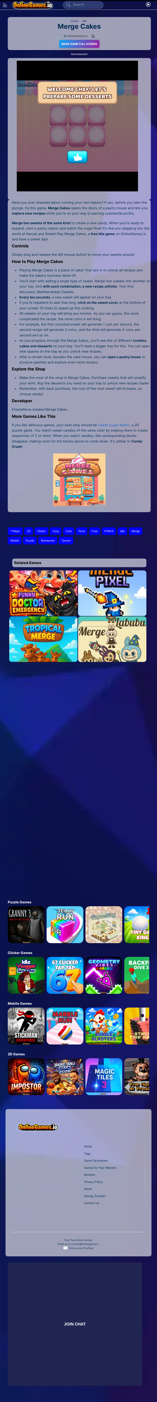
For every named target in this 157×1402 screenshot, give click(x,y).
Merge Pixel (112, 608)
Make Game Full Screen (79, 44)
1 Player (15, 531)
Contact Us (91, 1203)
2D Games (16, 1054)
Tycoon (66, 540)
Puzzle (30, 540)
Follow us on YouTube (81, 1248)
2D (28, 531)
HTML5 (108, 531)
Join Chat (75, 1324)
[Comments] (93, 36)
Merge (135, 531)
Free (95, 531)
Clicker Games (20, 953)
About (88, 1189)
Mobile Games (20, 1003)
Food (81, 531)
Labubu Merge (112, 654)
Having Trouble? (95, 1196)
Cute (69, 531)
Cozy (56, 531)
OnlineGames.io (78, 36)
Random (89, 1174)
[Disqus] (76, 723)
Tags (87, 1153)
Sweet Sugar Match (114, 425)
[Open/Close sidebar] (5, 5)
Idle (122, 531)
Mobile (14, 540)
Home (88, 1146)
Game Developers (96, 1160)
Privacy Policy (93, 1182)
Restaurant (48, 540)
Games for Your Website (100, 1167)
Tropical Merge (43, 654)
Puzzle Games (19, 902)
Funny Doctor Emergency (43, 608)
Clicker (41, 531)
